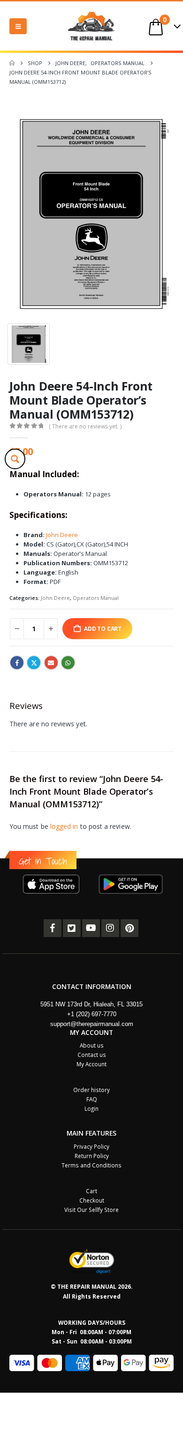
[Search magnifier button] (15, 458)
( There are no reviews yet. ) (85, 426)
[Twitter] (72, 928)
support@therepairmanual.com (91, 1023)
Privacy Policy (91, 1146)
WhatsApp (68, 662)
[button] (18, 26)
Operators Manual (96, 597)
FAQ (91, 1099)
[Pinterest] (129, 928)
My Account (91, 1064)
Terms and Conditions (91, 1165)
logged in (64, 826)
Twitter (33, 662)
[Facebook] (52, 928)
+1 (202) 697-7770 (91, 1014)
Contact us (91, 1054)
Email (51, 662)
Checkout (91, 1200)
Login (91, 1108)
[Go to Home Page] (12, 63)
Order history (91, 1089)
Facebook (16, 662)
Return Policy (92, 1155)
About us (92, 1045)
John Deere (62, 535)
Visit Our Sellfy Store (91, 1209)
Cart (91, 1191)
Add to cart (103, 628)
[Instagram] (110, 928)
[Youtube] (91, 928)
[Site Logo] (91, 26)
